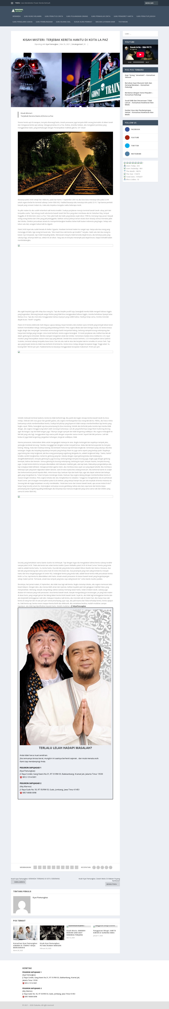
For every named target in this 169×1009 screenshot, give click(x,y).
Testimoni (123, 22)
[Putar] (126, 62)
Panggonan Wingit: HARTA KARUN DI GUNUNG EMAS (104, 932)
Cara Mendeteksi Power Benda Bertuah (35, 3)
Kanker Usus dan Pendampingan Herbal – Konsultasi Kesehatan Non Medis (139, 112)
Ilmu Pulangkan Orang (77, 16)
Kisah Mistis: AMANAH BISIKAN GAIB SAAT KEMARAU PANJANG (76, 933)
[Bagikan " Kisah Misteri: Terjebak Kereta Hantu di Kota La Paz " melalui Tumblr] (49, 867)
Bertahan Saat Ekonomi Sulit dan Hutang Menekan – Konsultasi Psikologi (138, 85)
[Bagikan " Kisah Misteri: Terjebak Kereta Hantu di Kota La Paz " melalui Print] (76, 867)
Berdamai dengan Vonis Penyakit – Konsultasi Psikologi (139, 94)
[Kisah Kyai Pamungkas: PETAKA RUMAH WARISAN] (52, 932)
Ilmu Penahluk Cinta (100, 16)
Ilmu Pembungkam (44, 22)
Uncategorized (77, 44)
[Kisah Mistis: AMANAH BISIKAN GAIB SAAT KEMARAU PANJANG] (79, 926)
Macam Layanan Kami (105, 22)
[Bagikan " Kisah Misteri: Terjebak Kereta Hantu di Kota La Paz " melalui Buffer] (62, 867)
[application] (140, 54)
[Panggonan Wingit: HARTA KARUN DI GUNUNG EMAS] (105, 926)
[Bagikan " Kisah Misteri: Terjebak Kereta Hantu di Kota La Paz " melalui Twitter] (39, 867)
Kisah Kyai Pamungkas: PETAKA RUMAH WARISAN (50, 944)
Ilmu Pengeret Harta (123, 16)
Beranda (17, 16)
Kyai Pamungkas (52, 44)
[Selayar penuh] (155, 62)
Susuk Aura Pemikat (83, 22)
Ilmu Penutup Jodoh (146, 16)
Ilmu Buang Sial (63, 22)
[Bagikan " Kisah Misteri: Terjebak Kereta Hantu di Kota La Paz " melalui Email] (72, 867)
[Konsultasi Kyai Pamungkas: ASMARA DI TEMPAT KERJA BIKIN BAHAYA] (25, 932)
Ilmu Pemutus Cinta (54, 16)
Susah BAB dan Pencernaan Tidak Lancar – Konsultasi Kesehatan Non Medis (139, 102)
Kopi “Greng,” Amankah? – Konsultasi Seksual (140, 76)
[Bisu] (151, 62)
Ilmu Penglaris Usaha (22, 22)
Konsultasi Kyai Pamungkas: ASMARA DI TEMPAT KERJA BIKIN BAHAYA (25, 945)
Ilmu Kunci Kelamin (32, 16)
